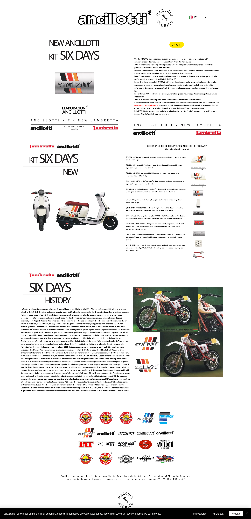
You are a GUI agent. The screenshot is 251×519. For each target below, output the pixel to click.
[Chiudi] (247, 513)
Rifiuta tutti (218, 513)
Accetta (236, 513)
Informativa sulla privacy (148, 513)
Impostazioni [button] (200, 513)
